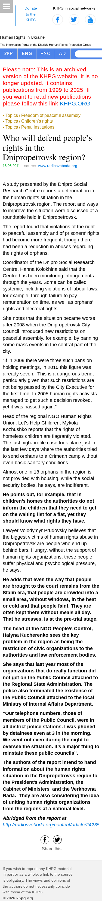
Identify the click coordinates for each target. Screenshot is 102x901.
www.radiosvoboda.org (57, 165)
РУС (46, 53)
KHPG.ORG (75, 103)
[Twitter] (57, 839)
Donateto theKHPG (30, 14)
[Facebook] (45, 839)
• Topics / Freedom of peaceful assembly (42, 115)
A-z (63, 53)
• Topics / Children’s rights (28, 121)
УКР (8, 53)
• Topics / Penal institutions (28, 127)
